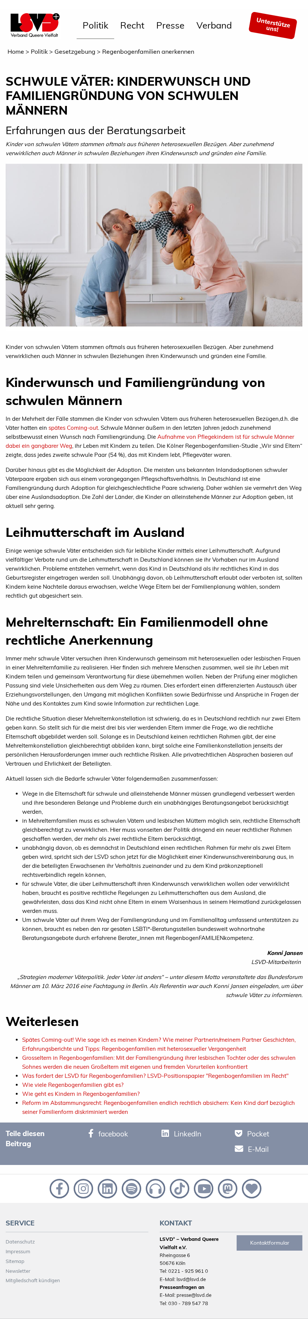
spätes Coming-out (73, 427)
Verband (214, 25)
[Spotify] (131, 1188)
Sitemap (15, 1261)
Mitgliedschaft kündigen (33, 1280)
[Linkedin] (107, 1188)
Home (16, 51)
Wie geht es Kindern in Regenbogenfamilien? (81, 1093)
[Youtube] (203, 1188)
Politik (95, 25)
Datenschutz (20, 1242)
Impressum (18, 1251)
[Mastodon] (227, 1188)
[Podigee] (155, 1188)
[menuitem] (95, 25)
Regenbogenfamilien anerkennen (148, 51)
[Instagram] (83, 1188)
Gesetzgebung (74, 51)
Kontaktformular (269, 1242)
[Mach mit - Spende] (250, 1188)
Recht (132, 25)
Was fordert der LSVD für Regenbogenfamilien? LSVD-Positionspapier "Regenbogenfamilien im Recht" (155, 1075)
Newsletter (18, 1271)
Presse (170, 25)
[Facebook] (59, 1188)
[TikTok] (179, 1188)
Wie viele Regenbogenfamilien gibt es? (73, 1084)
